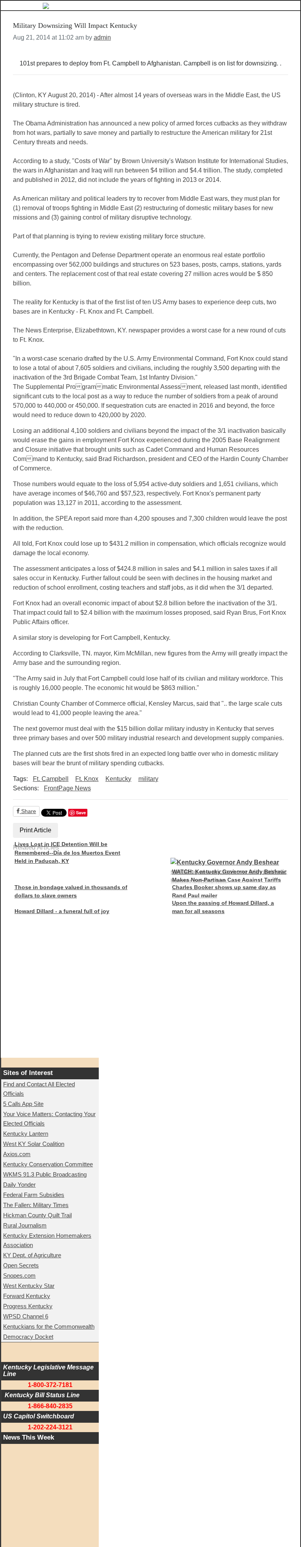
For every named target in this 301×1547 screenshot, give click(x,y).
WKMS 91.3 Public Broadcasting (45, 1174)
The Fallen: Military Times (36, 1205)
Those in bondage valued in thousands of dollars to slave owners (71, 891)
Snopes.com (19, 1275)
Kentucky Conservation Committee (48, 1164)
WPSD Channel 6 (25, 1316)
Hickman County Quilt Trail (37, 1215)
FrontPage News (67, 788)
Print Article (35, 830)
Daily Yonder (19, 1184)
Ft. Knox (86, 778)
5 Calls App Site (23, 1103)
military (148, 778)
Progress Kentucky (28, 1306)
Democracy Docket (28, 1336)
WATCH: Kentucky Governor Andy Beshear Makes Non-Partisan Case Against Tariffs (229, 875)
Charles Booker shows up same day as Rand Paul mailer (224, 891)
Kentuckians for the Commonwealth (48, 1326)
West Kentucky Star (28, 1285)
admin (102, 37)
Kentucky (118, 778)
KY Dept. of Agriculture (32, 1255)
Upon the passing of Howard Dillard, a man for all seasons (223, 907)
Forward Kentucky (26, 1296)
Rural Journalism (25, 1225)
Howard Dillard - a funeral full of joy (62, 911)
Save (81, 812)
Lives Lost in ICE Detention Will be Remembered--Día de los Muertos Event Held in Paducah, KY (67, 852)
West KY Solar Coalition (33, 1143)
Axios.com (17, 1154)
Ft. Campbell (51, 778)
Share (28, 811)
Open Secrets (21, 1265)
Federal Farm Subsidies (33, 1194)
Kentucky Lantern (25, 1133)
